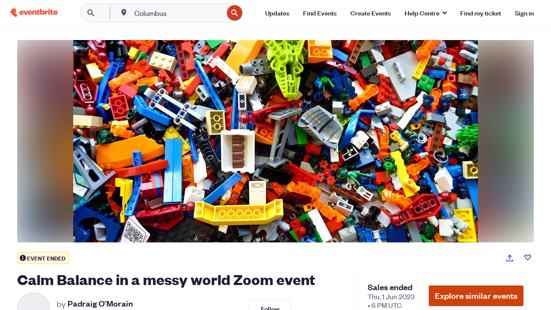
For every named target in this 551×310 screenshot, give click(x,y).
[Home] (34, 12)
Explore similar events (476, 295)
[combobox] (178, 13)
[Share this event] (509, 258)
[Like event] (528, 257)
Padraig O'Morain (100, 303)
